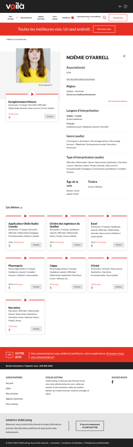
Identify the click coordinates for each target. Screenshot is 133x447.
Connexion (118, 17)
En (120, 6)
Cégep (53, 265)
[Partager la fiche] (124, 56)
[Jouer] (32, 94)
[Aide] (125, 6)
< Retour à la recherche (16, 39)
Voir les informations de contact (80, 79)
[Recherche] (104, 17)
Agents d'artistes (41, 17)
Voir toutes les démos (117, 101)
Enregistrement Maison (22, 101)
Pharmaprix (15, 265)
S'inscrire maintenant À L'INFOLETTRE (90, 426)
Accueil (9, 383)
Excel (94, 223)
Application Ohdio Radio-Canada (23, 225)
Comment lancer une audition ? (89, 17)
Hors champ (55, 17)
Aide (8, 388)
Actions (50, 116)
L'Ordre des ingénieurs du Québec (65, 225)
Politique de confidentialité (97, 443)
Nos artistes (12, 393)
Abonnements (26, 18)
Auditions (67, 18)
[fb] (112, 382)
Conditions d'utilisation (71, 443)
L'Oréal (95, 265)
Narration (14, 307)
